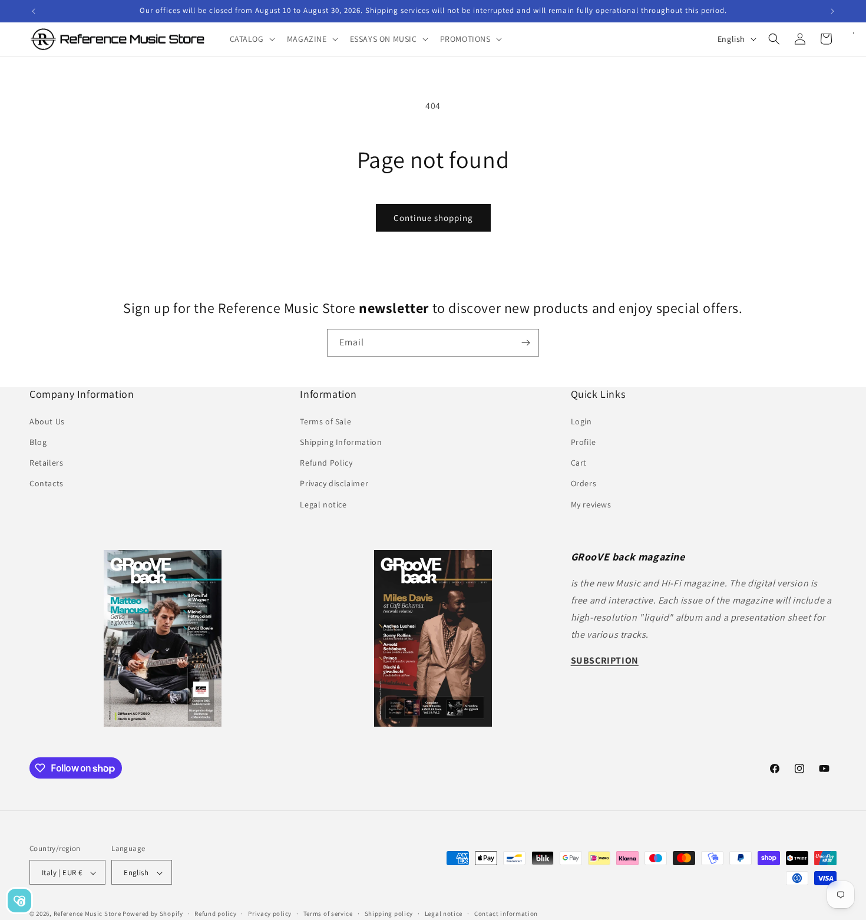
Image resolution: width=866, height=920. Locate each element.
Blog (38, 441)
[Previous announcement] (34, 11)
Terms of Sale (325, 421)
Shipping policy (389, 913)
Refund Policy (326, 462)
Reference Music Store (87, 914)
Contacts (46, 483)
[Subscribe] (525, 343)
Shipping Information (341, 441)
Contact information (506, 913)
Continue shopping (433, 217)
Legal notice (323, 504)
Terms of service (328, 913)
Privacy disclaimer (334, 483)
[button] (251, 39)
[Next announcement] (832, 11)
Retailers (46, 462)
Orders (584, 483)
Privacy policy (270, 913)
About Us (47, 421)
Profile (583, 441)
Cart (579, 462)
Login (581, 421)
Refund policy (215, 913)
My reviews (591, 504)
